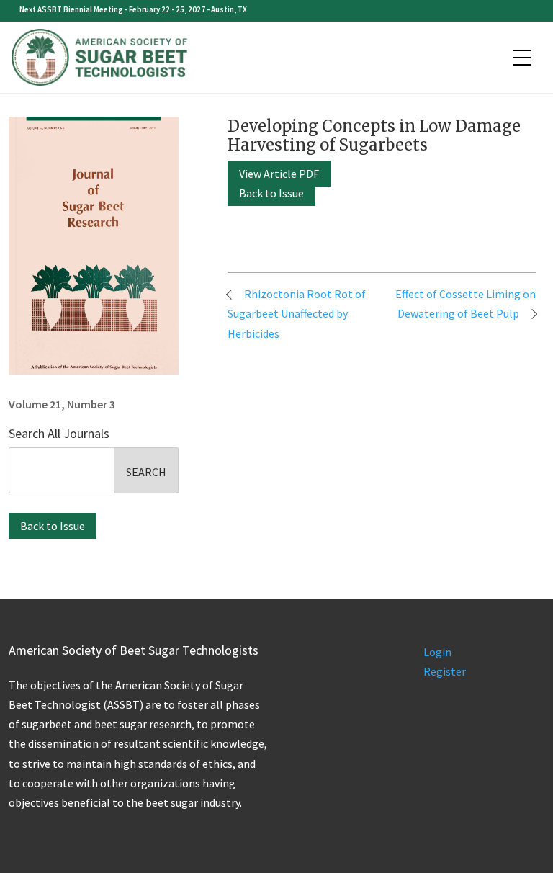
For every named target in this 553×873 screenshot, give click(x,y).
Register (444, 671)
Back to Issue (52, 526)
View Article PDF (279, 173)
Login (437, 652)
